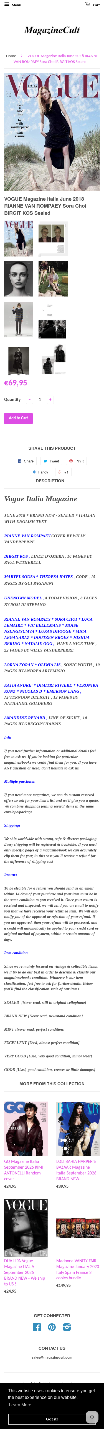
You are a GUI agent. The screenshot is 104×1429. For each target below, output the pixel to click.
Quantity (12, 400)
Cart (96, 5)
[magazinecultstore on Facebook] (37, 1329)
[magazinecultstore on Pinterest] (52, 1329)
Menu (16, 5)
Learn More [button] (20, 1404)
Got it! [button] (52, 1419)
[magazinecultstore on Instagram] (67, 1329)
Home (11, 56)
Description (50, 481)
